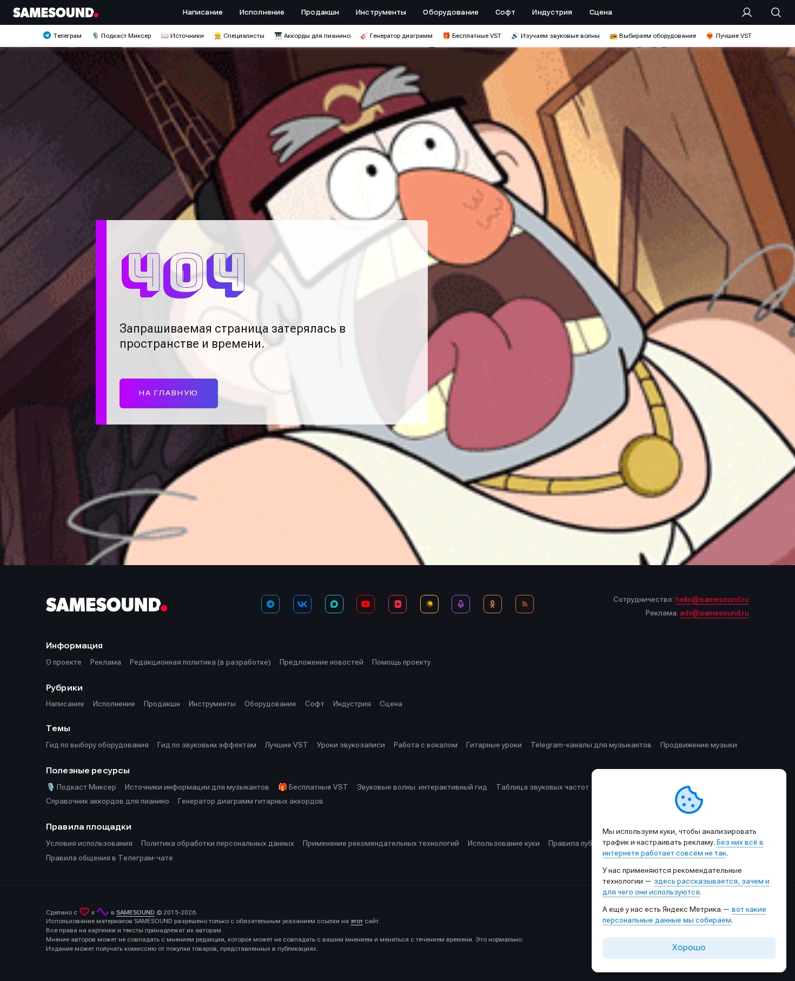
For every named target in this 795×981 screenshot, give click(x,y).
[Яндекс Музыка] (429, 604)
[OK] (492, 604)
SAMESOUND (135, 912)
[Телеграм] (270, 604)
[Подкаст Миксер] (461, 604)
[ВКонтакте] (302, 604)
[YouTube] (365, 604)
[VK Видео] (397, 604)
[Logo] (55, 12)
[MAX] (334, 604)
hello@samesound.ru (712, 599)
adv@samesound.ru (714, 612)
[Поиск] (770, 12)
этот (356, 921)
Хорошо (689, 947)
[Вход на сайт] (750, 12)
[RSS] (524, 604)
